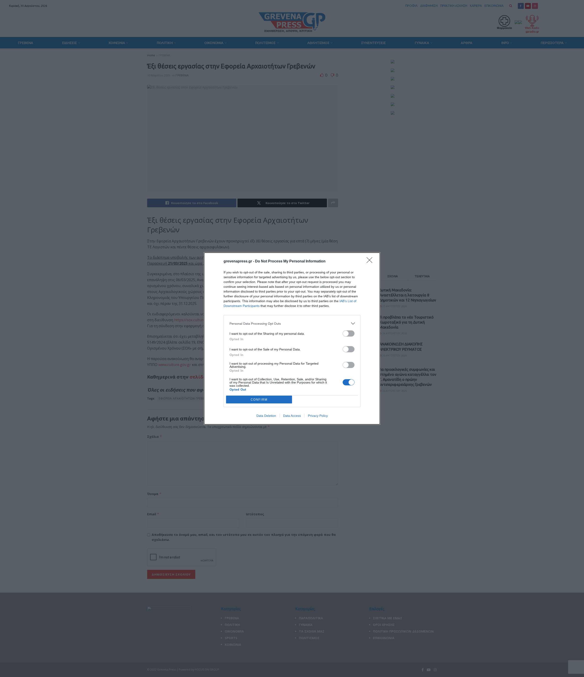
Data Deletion (266, 416)
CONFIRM (259, 399)
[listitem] (292, 323)
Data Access (292, 416)
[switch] (349, 333)
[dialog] (292, 338)
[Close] (371, 261)
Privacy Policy (318, 416)
